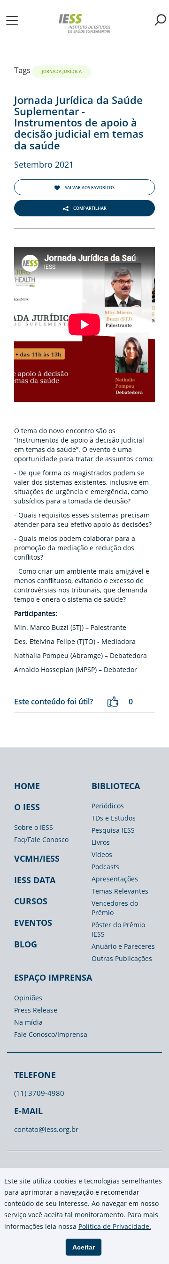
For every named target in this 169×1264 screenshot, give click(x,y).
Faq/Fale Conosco (41, 839)
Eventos (33, 922)
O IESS (27, 807)
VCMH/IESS (37, 858)
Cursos (30, 901)
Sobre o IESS (33, 827)
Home (27, 785)
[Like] (113, 702)
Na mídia (28, 1022)
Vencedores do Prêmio (115, 908)
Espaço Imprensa (53, 977)
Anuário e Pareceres (123, 946)
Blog (25, 944)
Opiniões (28, 997)
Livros (101, 842)
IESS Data (34, 880)
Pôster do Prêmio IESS (118, 929)
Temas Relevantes (120, 891)
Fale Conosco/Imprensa (50, 1034)
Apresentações (115, 878)
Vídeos (102, 854)
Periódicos (108, 805)
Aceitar (83, 1247)
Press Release (35, 1009)
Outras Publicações (122, 958)
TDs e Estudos (114, 817)
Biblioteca (116, 785)
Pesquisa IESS (113, 830)
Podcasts (105, 866)
